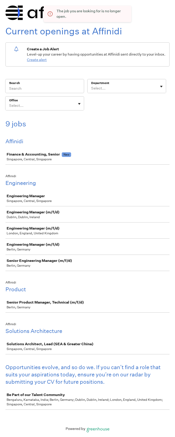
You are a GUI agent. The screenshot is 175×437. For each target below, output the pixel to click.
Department (100, 83)
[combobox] (91, 88)
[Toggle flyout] (161, 86)
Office (13, 100)
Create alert (37, 60)
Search (14, 83)
